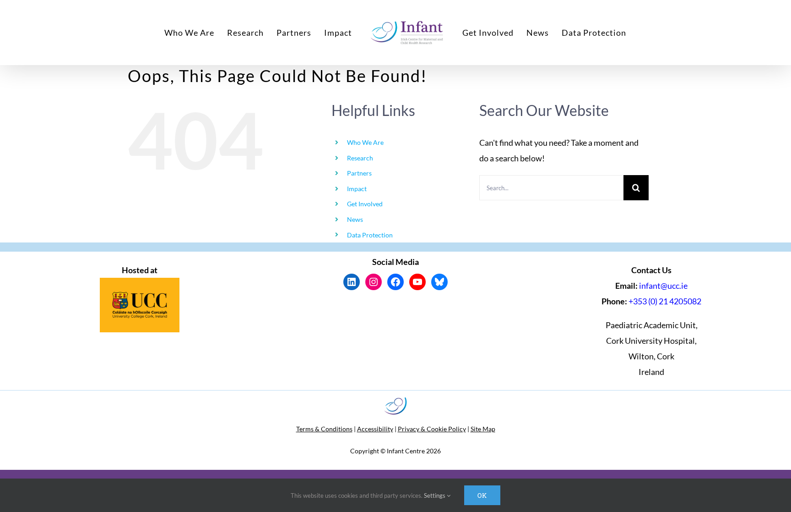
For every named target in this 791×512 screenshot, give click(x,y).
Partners (359, 173)
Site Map (483, 429)
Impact (357, 189)
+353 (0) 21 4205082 (664, 301)
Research (360, 158)
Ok (482, 495)
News (355, 219)
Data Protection (370, 235)
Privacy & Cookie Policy (432, 429)
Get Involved (365, 204)
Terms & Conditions (324, 429)
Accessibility (375, 429)
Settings (435, 495)
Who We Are (365, 142)
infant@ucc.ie (663, 286)
